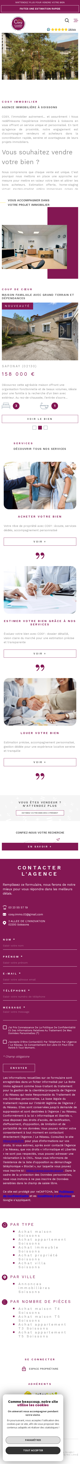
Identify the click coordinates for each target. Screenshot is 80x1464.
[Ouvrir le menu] (76, 20)
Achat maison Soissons (35, 1223)
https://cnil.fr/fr (13, 1131)
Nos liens (71, 1445)
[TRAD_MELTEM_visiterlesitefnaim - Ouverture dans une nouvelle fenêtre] (28, 1384)
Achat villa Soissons (32, 1255)
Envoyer (18, 1057)
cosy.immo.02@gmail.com (25, 904)
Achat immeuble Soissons (38, 1239)
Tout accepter (33, 1450)
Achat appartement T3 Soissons (42, 1316)
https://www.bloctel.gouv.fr (44, 1160)
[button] (34, 418)
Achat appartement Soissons (42, 1231)
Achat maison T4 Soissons (39, 1301)
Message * (14, 997)
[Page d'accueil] (18, 23)
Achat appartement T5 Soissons (42, 1324)
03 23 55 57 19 (18, 897)
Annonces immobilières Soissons (34, 1278)
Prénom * (13, 946)
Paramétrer (33, 1440)
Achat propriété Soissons (38, 1247)
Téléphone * (17, 980)
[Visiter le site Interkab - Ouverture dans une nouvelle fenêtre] (46, 1384)
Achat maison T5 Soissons (39, 1308)
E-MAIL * (12, 963)
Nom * (9, 929)
